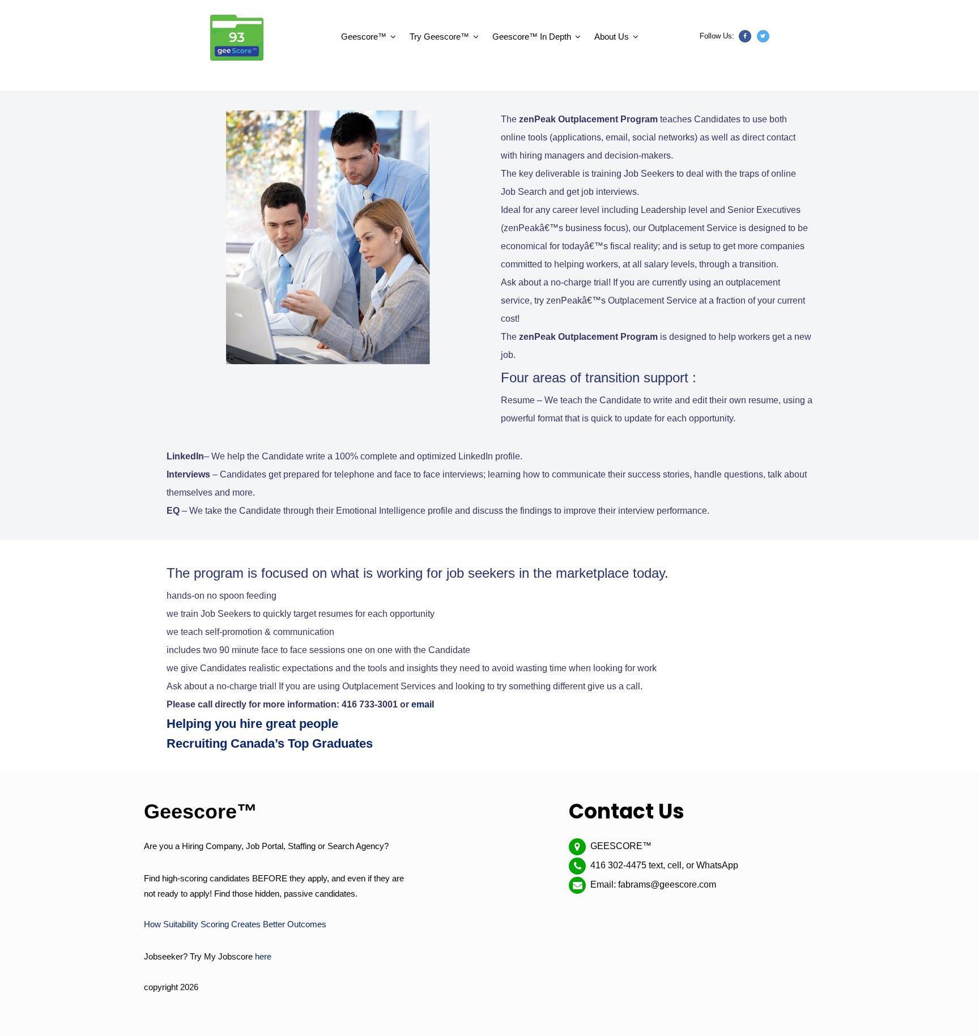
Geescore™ (363, 36)
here (263, 956)
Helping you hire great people (252, 724)
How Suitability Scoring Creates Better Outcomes (235, 924)
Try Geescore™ (439, 36)
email (422, 704)
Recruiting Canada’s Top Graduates (270, 743)
